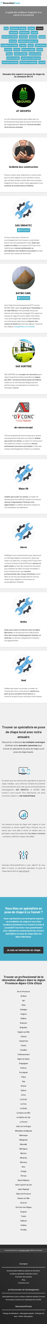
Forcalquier (23, 1072)
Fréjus (23, 1077)
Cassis (23, 1045)
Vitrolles (23, 1230)
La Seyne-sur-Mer (23, 1113)
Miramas (23, 1158)
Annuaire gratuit (12, 1271)
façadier (42, 37)
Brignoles (23, 1027)
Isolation (23, 45)
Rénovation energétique (28, 62)
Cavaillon (23, 1050)
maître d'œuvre (40, 45)
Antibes (23, 996)
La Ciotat (23, 1099)
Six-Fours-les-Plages (24, 1207)
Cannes (24, 1036)
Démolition (23, 37)
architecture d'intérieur (18, 28)
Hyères (23, 1090)
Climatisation (24, 33)
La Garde (23, 1108)
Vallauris (23, 1221)
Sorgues (23, 1212)
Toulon (23, 1216)
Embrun (23, 1068)
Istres (23, 1095)
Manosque (23, 1135)
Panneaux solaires (28, 50)
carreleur (31, 28)
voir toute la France (27, 796)
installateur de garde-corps (28, 41)
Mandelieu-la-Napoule (23, 1131)
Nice (23, 1167)
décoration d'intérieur (9, 37)
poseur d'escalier (13, 58)
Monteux (23, 1162)
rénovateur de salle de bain (30, 58)
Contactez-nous (23, 1283)
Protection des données (23, 1277)
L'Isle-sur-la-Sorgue (23, 1126)
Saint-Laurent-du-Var (23, 1185)
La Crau (23, 1104)
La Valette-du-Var (23, 1117)
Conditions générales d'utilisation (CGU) (23, 1274)
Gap (23, 1081)
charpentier (13, 33)
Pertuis (23, 1176)
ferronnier (13, 41)
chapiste (40, 28)
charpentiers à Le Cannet (24, 327)
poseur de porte (34, 54)
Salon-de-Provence (23, 1194)
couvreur (34, 33)
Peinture (9, 54)
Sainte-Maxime (23, 1180)
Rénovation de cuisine (10, 62)
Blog (23, 1280)
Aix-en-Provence (23, 992)
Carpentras (23, 1041)
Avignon (23, 1014)
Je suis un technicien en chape (23, 950)
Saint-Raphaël (23, 1189)
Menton (23, 1153)
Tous (6, 28)
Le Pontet (23, 1122)
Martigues (23, 1149)
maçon (30, 45)
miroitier (17, 50)
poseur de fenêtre (20, 54)
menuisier (8, 50)
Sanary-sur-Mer (23, 1198)
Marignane (23, 1140)
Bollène (23, 1018)
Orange (23, 1171)
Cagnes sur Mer (23, 1032)
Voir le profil (24, 230)
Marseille (23, 1144)
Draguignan (23, 1063)
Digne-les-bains (23, 1059)
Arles (24, 1005)
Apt (23, 1001)
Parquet (39, 50)
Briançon (23, 1023)
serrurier (42, 62)
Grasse (23, 1086)
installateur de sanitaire (9, 45)
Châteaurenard (23, 1054)
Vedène (24, 1225)
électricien (33, 37)
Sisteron (23, 1203)
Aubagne (23, 1009)
